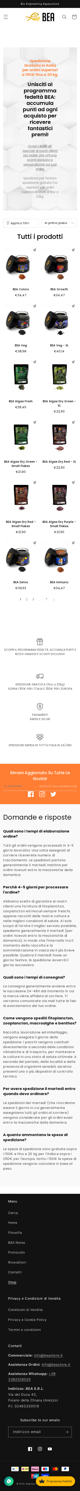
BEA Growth (59, 289)
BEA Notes (16, 1243)
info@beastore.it (48, 1355)
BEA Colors (21, 289)
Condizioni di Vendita (25, 1310)
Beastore (30, 1484)
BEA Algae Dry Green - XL (59, 403)
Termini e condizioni (24, 1330)
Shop (12, 1282)
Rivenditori (17, 1262)
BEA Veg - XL (59, 345)
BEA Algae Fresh (21, 401)
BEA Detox (20, 582)
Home (12, 1223)
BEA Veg (21, 345)
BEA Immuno (59, 582)
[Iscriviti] (67, 1432)
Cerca (13, 1213)
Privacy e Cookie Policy (27, 1320)
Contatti (15, 1272)
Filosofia (15, 1233)
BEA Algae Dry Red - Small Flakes (21, 524)
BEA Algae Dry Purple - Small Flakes (59, 524)
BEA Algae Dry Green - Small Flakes (20, 464)
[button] (5, 17)
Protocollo (16, 1252)
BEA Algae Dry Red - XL (59, 462)
